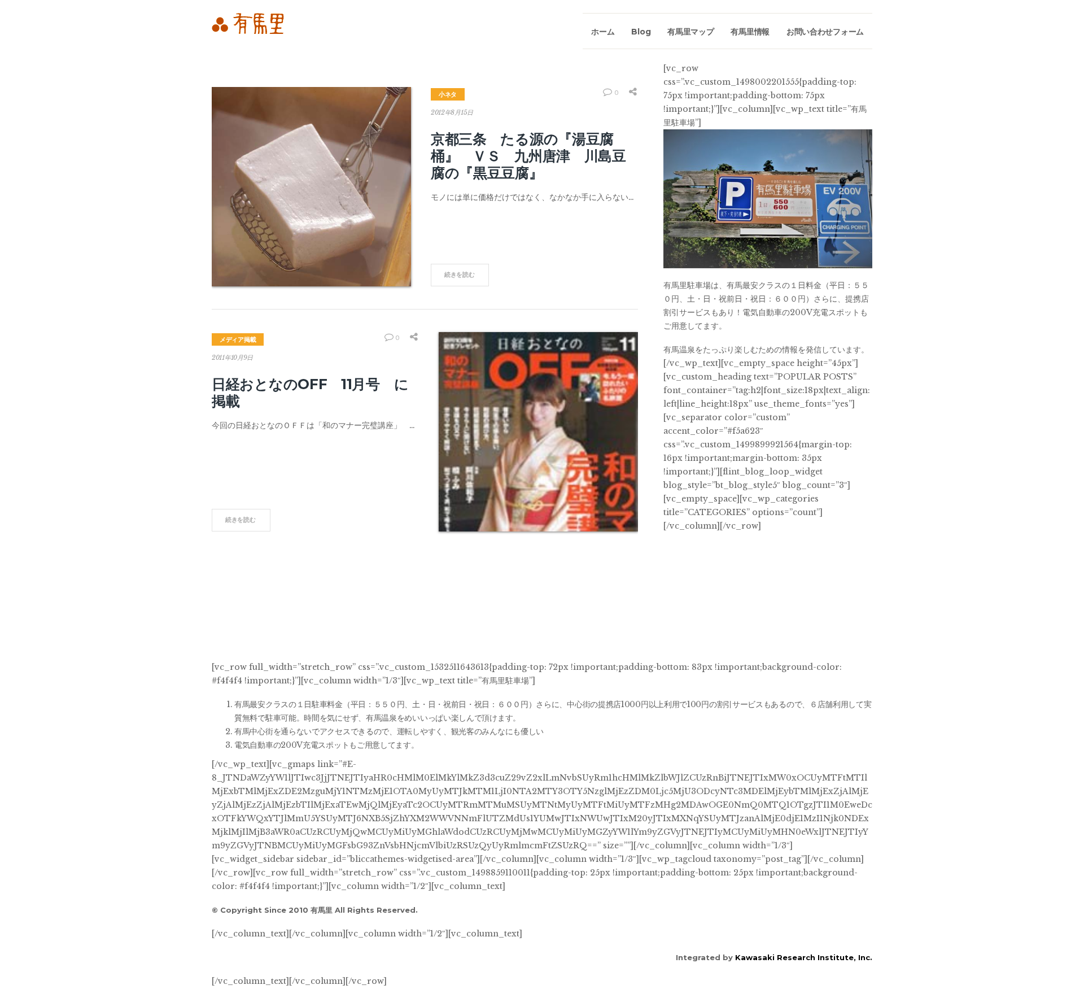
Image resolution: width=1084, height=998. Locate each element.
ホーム (602, 32)
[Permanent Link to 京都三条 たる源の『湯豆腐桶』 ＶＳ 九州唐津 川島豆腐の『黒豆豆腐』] (311, 186)
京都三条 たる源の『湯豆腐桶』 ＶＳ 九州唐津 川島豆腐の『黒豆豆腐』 (528, 155)
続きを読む (459, 274)
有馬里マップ (690, 32)
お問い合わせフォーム (825, 32)
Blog (640, 32)
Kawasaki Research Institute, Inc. (803, 957)
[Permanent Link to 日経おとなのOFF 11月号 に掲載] (538, 431)
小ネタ (448, 94)
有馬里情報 (750, 32)
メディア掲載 (238, 339)
